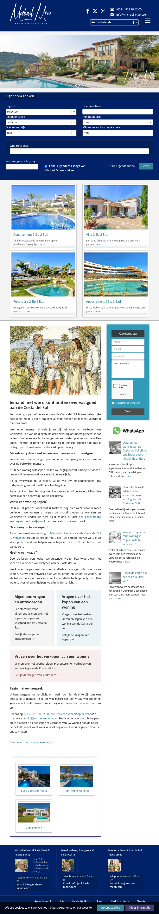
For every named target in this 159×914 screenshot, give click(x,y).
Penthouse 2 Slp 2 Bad (28, 302)
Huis (61, 901)
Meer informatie (139, 907)
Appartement (42, 901)
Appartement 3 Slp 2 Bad (30, 235)
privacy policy (133, 403)
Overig (141, 901)
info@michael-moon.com (42, 718)
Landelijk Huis (80, 901)
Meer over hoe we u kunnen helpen (32, 742)
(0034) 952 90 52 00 (36, 714)
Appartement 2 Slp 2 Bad (103, 302)
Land (100, 901)
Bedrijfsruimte (120, 901)
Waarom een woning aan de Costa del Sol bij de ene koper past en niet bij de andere (135, 450)
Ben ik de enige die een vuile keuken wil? (135, 577)
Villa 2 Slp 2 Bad (97, 235)
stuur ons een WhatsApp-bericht (70, 714)
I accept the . (127, 403)
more (42, 244)
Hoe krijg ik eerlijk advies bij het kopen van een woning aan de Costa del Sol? (134, 495)
